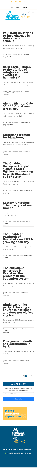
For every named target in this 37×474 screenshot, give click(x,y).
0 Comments (10, 56)
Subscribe (18, 399)
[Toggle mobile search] (29, 12)
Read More (5, 58)
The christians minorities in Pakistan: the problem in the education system (16, 273)
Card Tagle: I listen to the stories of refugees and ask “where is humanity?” (17, 72)
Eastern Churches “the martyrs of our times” (17, 205)
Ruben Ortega (7, 54)
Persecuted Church (7, 93)
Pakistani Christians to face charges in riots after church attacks (18, 37)
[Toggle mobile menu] (33, 12)
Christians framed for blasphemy (16, 136)
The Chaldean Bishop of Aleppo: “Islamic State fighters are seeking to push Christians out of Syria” (18, 170)
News (22, 54)
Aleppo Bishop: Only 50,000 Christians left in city (18, 106)
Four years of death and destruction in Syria (17, 343)
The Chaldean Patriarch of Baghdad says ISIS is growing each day (18, 238)
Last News (23, 91)
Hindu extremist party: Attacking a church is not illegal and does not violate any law (18, 310)
